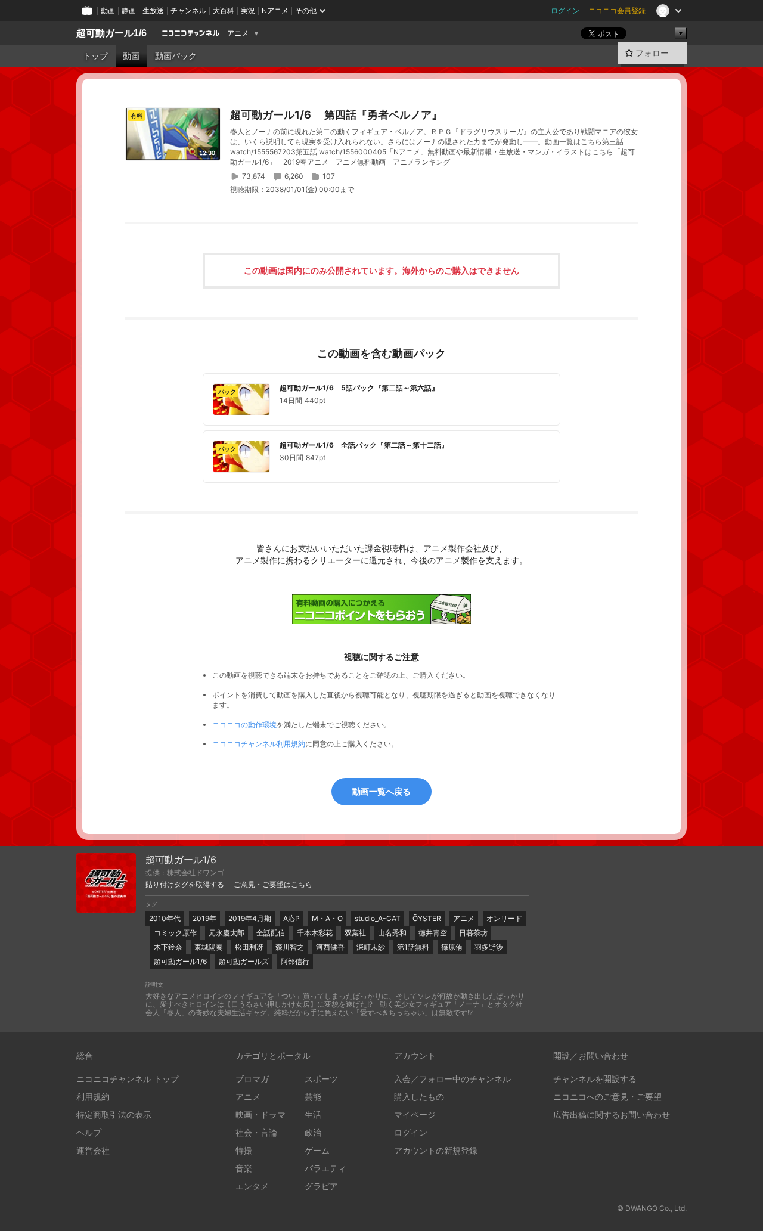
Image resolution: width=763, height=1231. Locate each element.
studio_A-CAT (378, 918)
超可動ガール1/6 (111, 33)
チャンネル (188, 10)
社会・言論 (256, 1132)
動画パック (176, 56)
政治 (313, 1132)
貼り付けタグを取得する (184, 884)
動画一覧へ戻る (381, 791)
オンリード (504, 918)
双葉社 (355, 932)
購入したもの (419, 1097)
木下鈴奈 (168, 946)
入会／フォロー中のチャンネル (452, 1079)
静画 (129, 10)
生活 (313, 1114)
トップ (95, 56)
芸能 (313, 1097)
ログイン (565, 10)
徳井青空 (432, 932)
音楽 (243, 1168)
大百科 (223, 10)
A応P (291, 918)
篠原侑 (452, 946)
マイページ (415, 1114)
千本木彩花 (315, 932)
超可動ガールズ (244, 961)
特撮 (243, 1150)
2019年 (204, 918)
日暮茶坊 (473, 932)
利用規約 (93, 1097)
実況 (248, 10)
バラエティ (325, 1168)
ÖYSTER (426, 918)
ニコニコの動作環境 (244, 724)
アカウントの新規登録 (435, 1150)
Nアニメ (275, 10)
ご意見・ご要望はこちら (273, 884)
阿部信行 (295, 961)
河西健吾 (330, 946)
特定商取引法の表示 (113, 1114)
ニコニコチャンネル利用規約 (258, 743)
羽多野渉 (488, 946)
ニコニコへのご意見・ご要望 (607, 1097)
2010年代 (165, 918)
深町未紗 (370, 946)
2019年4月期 (249, 918)
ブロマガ (252, 1079)
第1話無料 (413, 946)
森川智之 (289, 946)
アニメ (238, 33)
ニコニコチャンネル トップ (127, 1079)
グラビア (321, 1186)
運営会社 (93, 1150)
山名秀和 (392, 932)
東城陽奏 (208, 946)
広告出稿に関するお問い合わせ (611, 1114)
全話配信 (270, 932)
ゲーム (317, 1150)
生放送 (153, 10)
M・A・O (327, 918)
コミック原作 (175, 932)
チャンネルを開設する (595, 1079)
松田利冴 (249, 946)
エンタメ (252, 1186)
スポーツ (321, 1079)
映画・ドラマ (260, 1114)
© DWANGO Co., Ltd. (652, 1208)
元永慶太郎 (226, 932)
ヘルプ (88, 1132)
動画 (108, 10)
